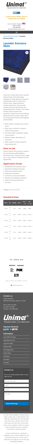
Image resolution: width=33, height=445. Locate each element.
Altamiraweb (19, 285)
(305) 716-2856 (10, 307)
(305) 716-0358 (16, 25)
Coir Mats (6, 362)
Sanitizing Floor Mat (9, 340)
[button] (27, 52)
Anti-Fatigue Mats (8, 350)
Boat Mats (6, 356)
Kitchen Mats (7, 353)
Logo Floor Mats (8, 343)
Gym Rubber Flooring (9, 337)
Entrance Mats (14, 36)
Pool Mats (6, 359)
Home (5, 36)
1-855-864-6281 (16, 27)
